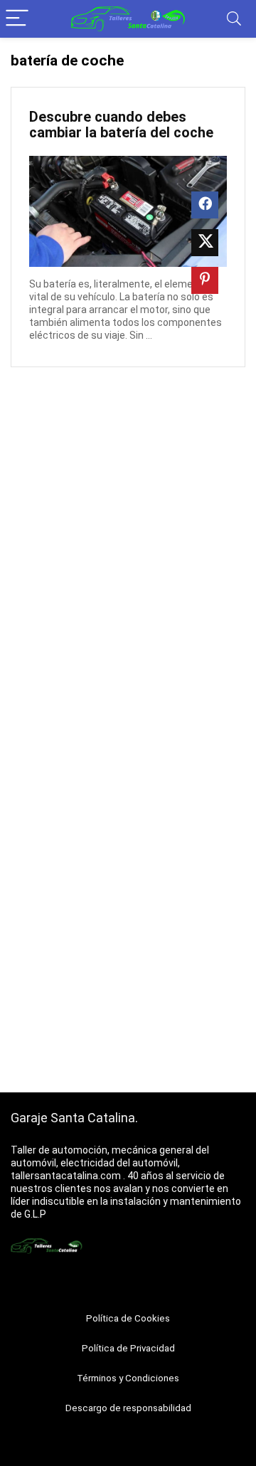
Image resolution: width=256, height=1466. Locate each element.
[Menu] (17, 19)
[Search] (234, 19)
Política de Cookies (128, 1318)
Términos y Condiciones (128, 1378)
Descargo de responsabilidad (128, 1408)
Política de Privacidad (128, 1348)
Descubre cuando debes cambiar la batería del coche (121, 124)
